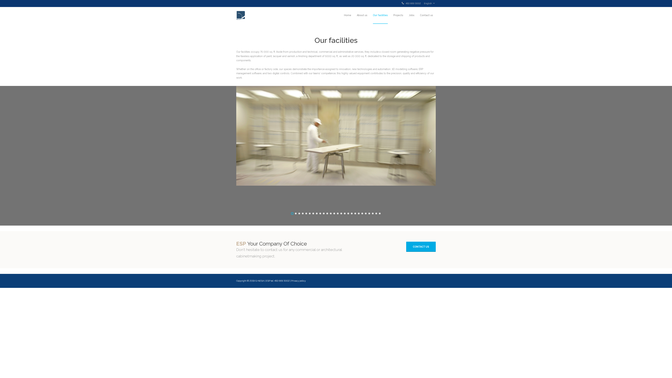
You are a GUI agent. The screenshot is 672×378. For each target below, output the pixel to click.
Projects (398, 15)
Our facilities (380, 15)
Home (347, 15)
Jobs (411, 15)
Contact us (426, 15)
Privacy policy (298, 280)
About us (362, 15)
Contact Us (421, 246)
